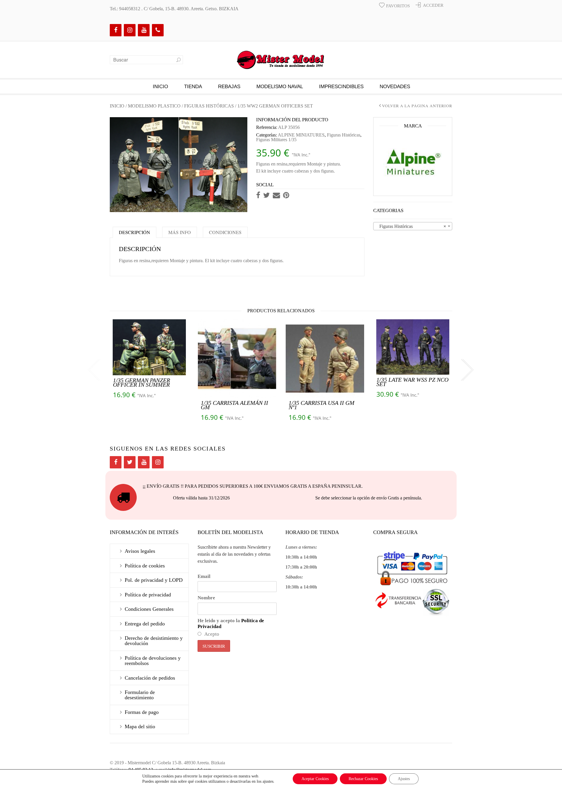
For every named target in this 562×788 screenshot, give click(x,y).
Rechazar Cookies (363, 779)
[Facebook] (115, 30)
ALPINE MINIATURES (301, 134)
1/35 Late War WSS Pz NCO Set (412, 381)
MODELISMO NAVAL (279, 86)
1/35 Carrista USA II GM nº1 (321, 405)
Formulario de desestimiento (140, 694)
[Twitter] (130, 462)
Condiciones (225, 232)
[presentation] (93, 370)
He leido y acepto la (231, 623)
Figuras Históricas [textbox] (411, 226)
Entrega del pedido (145, 624)
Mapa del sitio (140, 726)
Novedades (395, 86)
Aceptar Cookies (315, 779)
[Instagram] (130, 30)
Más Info (179, 232)
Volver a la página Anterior (417, 106)
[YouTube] (144, 30)
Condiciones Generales (149, 609)
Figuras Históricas (209, 105)
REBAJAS (229, 86)
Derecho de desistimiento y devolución (154, 640)
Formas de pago (142, 712)
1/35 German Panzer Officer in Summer (141, 382)
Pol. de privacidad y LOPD (154, 580)
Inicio (160, 86)
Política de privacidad (148, 595)
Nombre (206, 598)
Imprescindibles (341, 86)
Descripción (134, 232)
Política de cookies (145, 566)
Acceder (433, 5)
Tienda (193, 86)
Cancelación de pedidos (150, 678)
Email (204, 576)
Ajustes (404, 779)
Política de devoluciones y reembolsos (153, 660)
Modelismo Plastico (154, 105)
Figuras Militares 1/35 (276, 139)
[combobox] (412, 226)
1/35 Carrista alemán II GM (234, 405)
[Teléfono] (158, 30)
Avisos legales (140, 551)
